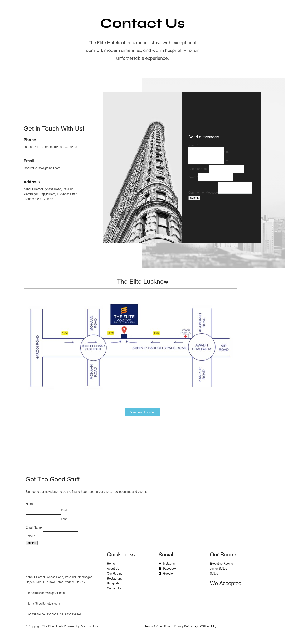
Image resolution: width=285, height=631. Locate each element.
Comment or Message (203, 192)
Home (157, 10)
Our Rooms (195, 10)
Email (193, 177)
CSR (256, 10)
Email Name (34, 527)
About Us (174, 10)
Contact (272, 10)
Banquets (240, 10)
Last (226, 160)
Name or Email (198, 169)
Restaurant (219, 10)
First (227, 152)
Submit (194, 197)
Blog (143, 10)
